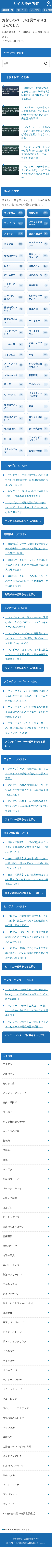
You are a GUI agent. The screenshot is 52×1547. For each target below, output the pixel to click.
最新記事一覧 (7, 10)
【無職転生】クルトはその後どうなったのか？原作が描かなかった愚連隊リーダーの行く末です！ (26, 581)
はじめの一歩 (10, 1370)
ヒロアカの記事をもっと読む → (22, 966)
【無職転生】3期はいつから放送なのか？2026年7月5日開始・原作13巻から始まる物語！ (35, 93)
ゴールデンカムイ (12, 1188)
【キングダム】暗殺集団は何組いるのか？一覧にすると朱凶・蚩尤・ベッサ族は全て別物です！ (26, 507)
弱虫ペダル (9, 1475)
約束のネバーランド (13, 1465)
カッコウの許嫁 (11, 1131)
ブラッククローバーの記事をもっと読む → (25, 743)
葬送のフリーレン (12, 1274)
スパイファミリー (12, 1265)
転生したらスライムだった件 (18, 1303)
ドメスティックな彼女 (14, 1341)
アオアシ (7, 1064)
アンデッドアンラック (14, 1093)
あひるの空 (9, 1083)
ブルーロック (10, 1398)
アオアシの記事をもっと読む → (22, 819)
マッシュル (9, 1427)
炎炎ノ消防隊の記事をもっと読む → (24, 893)
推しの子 (7, 1112)
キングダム (34, 10)
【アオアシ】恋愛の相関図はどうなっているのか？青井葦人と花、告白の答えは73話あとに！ (26, 790)
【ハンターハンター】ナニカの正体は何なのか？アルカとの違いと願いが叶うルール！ (35, 172)
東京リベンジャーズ (13, 1322)
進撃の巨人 (9, 1255)
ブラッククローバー (13, 1389)
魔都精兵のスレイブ (13, 1417)
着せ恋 (6, 1140)
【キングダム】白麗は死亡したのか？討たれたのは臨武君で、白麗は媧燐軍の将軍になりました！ (26, 480)
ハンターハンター (12, 1379)
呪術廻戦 (7, 1236)
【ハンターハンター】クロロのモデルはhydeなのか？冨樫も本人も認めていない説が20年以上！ (27, 994)
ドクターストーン (12, 1331)
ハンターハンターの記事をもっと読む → (25, 1037)
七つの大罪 (9, 1351)
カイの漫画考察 (26, 3)
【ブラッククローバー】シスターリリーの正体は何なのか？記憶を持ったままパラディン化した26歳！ (26, 728)
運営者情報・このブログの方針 (26, 1539)
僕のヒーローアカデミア (16, 1408)
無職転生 (7, 1437)
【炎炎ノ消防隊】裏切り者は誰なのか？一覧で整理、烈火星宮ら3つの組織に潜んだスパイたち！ (27, 863)
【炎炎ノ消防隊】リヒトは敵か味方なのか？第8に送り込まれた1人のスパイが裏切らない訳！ (26, 879)
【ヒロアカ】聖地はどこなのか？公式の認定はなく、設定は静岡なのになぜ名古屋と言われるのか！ (26, 953)
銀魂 (5, 1159)
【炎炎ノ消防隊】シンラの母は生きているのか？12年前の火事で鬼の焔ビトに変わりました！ (26, 847)
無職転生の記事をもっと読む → (22, 594)
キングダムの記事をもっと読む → (23, 520)
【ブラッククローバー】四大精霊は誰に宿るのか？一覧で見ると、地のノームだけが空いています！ (26, 696)
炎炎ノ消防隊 (10, 1102)
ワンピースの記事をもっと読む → (23, 668)
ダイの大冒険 (10, 1284)
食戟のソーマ (10, 1245)
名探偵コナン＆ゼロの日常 (17, 1446)
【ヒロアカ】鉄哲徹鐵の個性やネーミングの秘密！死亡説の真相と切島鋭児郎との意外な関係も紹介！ (26, 921)
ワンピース (21, 10)
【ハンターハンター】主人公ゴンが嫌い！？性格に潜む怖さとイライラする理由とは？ (26, 1010)
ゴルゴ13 (8, 1207)
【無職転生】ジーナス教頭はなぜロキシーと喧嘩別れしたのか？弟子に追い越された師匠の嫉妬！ (26, 548)
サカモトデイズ (11, 1217)
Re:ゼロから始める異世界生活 (19, 1513)
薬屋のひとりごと (12, 1179)
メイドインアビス (12, 1456)
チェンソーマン (11, 1293)
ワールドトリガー (12, 1484)
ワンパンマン (10, 1494)
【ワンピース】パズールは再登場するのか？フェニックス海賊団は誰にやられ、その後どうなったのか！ (26, 638)
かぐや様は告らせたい (14, 1121)
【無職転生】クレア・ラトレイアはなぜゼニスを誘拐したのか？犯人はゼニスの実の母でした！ (26, 565)
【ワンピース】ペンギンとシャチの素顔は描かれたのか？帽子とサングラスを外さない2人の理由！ (26, 622)
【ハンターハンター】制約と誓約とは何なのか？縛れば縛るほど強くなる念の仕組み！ (35, 132)
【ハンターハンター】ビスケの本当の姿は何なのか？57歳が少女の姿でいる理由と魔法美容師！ (35, 113)
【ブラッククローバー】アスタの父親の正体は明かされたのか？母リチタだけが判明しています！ (26, 712)
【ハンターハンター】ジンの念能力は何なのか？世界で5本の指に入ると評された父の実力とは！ (35, 152)
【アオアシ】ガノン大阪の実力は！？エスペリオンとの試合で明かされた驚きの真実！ (26, 773)
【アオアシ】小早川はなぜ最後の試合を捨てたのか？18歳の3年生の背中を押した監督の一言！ (27, 806)
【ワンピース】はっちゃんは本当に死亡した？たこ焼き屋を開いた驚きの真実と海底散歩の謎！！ (26, 654)
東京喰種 (7, 1312)
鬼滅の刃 (7, 1150)
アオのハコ (9, 1073)
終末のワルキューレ (13, 1226)
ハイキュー (9, 1360)
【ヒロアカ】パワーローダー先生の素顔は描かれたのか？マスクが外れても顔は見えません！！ (26, 937)
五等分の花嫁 (10, 1198)
